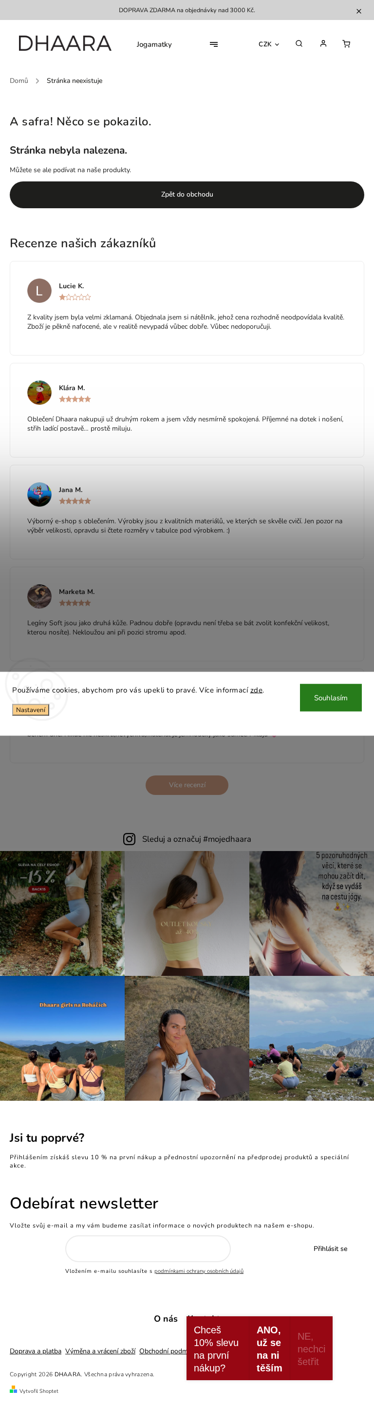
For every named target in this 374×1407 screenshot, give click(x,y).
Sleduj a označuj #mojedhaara (196, 839)
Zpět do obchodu (187, 194)
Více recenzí (187, 785)
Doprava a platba (35, 1351)
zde (256, 689)
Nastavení (30, 710)
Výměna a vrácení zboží (100, 1351)
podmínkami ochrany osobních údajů (198, 1271)
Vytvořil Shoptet (38, 1391)
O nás (166, 1319)
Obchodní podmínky (169, 1351)
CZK (265, 44)
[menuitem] (154, 44)
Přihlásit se (330, 1248)
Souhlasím (331, 697)
